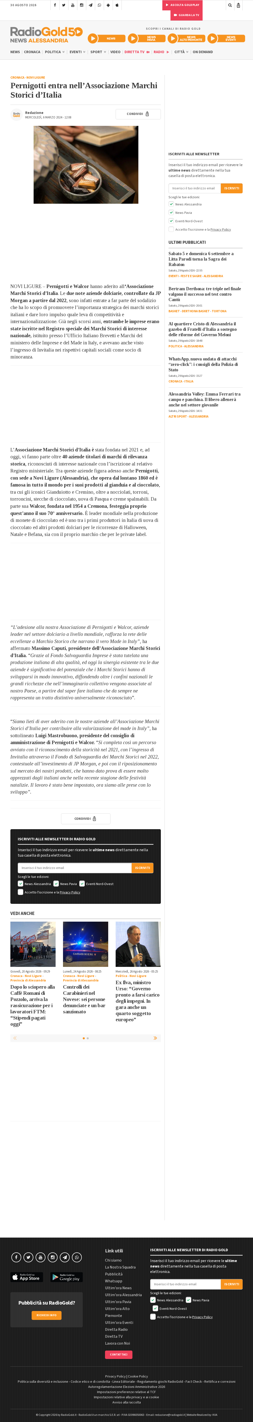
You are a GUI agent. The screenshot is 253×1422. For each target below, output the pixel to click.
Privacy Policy (70, 892)
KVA (214, 1415)
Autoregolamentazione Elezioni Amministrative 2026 (126, 1386)
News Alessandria (37, 884)
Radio (159, 52)
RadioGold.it (69, 1415)
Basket (174, 311)
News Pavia (68, 884)
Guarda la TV (188, 15)
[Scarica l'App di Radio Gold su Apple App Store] (26, 1277)
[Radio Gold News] (107, 38)
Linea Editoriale (123, 1381)
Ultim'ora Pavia (118, 1302)
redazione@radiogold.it (170, 1415)
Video (115, 52)
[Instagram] (81, 5)
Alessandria (213, 276)
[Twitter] (64, 5)
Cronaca (32, 52)
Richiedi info (47, 1315)
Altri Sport (178, 416)
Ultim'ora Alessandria (123, 1295)
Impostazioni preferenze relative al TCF (126, 1392)
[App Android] (108, 5)
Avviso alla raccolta (126, 1402)
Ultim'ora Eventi (119, 1322)
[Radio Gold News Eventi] (226, 38)
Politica (53, 52)
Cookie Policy (138, 1376)
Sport (96, 52)
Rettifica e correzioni (219, 1381)
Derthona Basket (196, 311)
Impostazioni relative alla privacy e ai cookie (126, 1397)
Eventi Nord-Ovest (99, 884)
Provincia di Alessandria (28, 980)
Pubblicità (114, 1274)
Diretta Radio (116, 1329)
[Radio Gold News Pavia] (147, 38)
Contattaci (118, 1354)
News (15, 52)
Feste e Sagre (191, 276)
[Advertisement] (85, 243)
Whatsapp (113, 1281)
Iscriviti (142, 868)
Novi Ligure (35, 77)
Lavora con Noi (117, 1343)
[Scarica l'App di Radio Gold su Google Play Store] (66, 1277)
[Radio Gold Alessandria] (46, 33)
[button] (156, 1038)
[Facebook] (55, 5)
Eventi (76, 52)
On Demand (203, 52)
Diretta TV (135, 52)
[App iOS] (117, 5)
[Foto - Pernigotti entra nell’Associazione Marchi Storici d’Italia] (85, 165)
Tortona (219, 311)
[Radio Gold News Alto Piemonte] (186, 38)
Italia (188, 381)
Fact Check (194, 1381)
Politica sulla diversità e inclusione (43, 1381)
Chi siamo (113, 1260)
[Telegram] (90, 5)
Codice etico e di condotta (90, 1381)
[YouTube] (73, 5)
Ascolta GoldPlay (184, 5)
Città (179, 52)
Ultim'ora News (118, 1288)
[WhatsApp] (99, 5)
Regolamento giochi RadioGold (160, 1381)
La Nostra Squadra (120, 1267)
